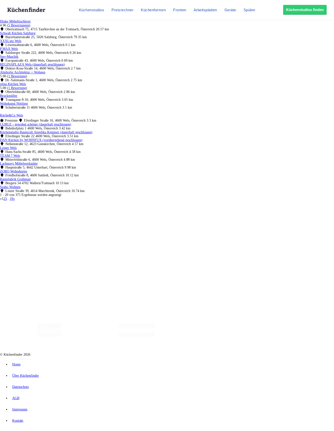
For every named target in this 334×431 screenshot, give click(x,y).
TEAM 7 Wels (10, 156)
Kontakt (17, 420)
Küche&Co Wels (11, 115)
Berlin (32, 215)
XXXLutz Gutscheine (57, 219)
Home (16, 364)
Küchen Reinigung (22, 232)
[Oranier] (185, 336)
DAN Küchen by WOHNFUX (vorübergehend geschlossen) (41, 140)
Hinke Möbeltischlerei (15, 21)
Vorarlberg (68, 215)
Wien (97, 215)
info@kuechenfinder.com (88, 277)
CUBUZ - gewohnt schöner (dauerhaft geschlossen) (35, 124)
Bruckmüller (8, 96)
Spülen (249, 10)
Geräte (230, 10)
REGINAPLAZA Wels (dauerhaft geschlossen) (32, 64)
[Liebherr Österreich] (137, 336)
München (55, 215)
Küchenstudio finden (24, 208)
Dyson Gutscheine (82, 219)
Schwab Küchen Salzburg (17, 33)
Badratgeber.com (21, 248)
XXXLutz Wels (10, 41)
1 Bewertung (17, 76)
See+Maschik (9, 56)
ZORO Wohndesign (13, 171)
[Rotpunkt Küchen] (252, 336)
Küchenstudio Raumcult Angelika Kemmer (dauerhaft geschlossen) (46, 132)
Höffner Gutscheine (180, 219)
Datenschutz (20, 387)
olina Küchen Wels (13, 84)
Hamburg (42, 215)
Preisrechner (122, 10)
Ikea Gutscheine (33, 219)
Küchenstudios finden (305, 10)
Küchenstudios (91, 10)
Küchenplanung (20, 228)
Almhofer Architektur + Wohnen (22, 72)
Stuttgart (141, 215)
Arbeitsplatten (205, 10)
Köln (132, 215)
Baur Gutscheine (124, 219)
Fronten (179, 10)
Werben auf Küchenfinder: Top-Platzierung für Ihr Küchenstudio (55, 261)
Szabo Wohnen (10, 187)
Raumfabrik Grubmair (15, 179)
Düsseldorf (108, 215)
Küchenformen (153, 10)
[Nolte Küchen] (224, 336)
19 (11, 199)
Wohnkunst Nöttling (14, 103)
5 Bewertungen (18, 25)
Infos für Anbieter (22, 257)
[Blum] (49, 336)
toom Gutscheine (104, 219)
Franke (151, 215)
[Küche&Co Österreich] (289, 336)
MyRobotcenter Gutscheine (152, 219)
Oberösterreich (84, 215)
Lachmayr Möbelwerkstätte (19, 163)
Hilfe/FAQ (17, 244)
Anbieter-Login (24, 269)
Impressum (19, 409)
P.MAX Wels (9, 49)
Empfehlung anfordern (25, 212)
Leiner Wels (8, 148)
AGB (15, 398)
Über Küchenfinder (23, 240)
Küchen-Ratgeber (22, 236)
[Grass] (90, 336)
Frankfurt (121, 215)
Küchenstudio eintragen (26, 265)
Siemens (162, 215)
